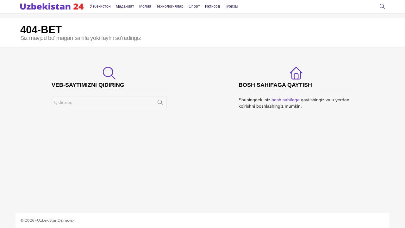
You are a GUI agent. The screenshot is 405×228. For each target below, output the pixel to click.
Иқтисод (212, 6)
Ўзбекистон (100, 6)
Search (160, 104)
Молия (145, 6)
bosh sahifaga (285, 99)
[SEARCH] (382, 6)
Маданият (125, 6)
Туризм (231, 6)
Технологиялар (170, 6)
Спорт (194, 6)
